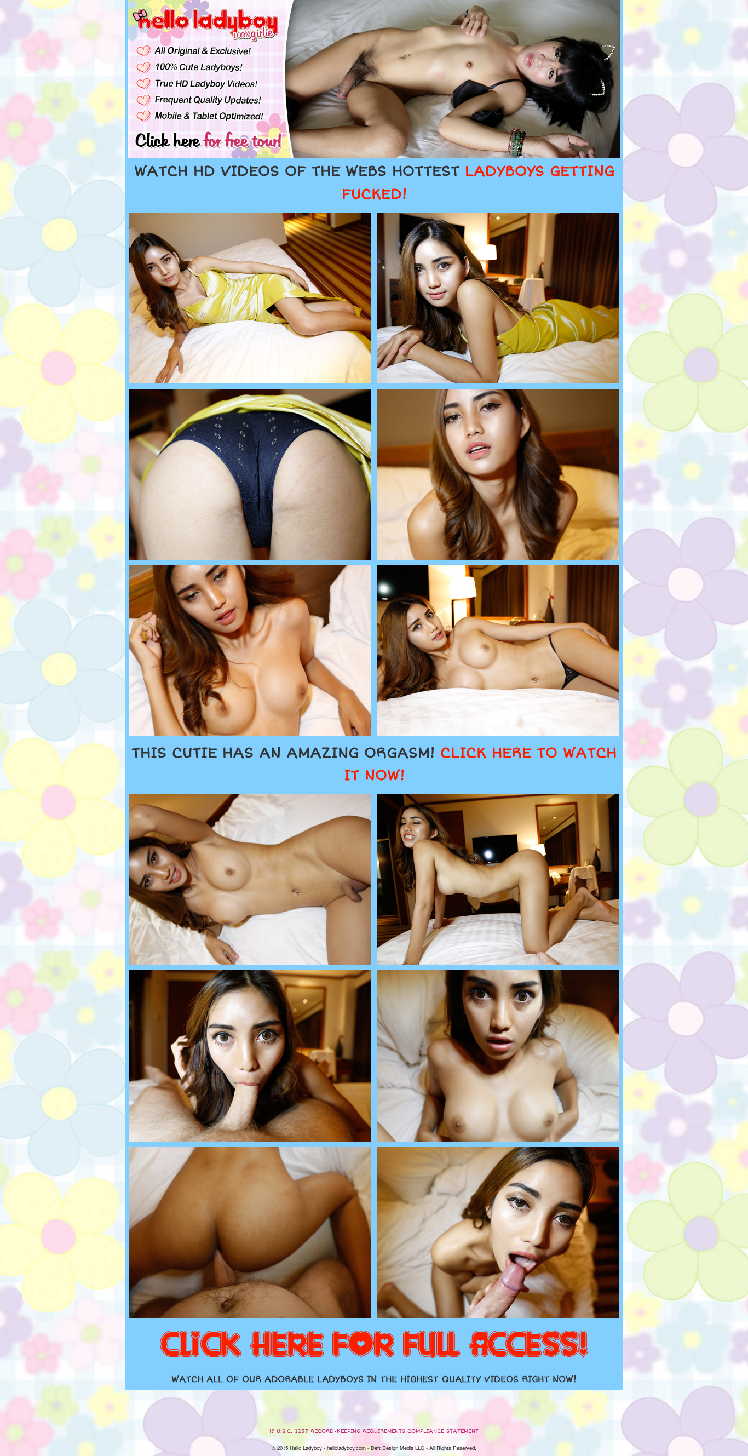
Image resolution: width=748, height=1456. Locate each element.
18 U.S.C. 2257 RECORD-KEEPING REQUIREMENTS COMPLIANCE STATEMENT (374, 1431)
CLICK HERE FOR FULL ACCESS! (374, 1345)
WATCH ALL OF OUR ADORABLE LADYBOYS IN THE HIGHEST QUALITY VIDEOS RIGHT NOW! (374, 1379)
